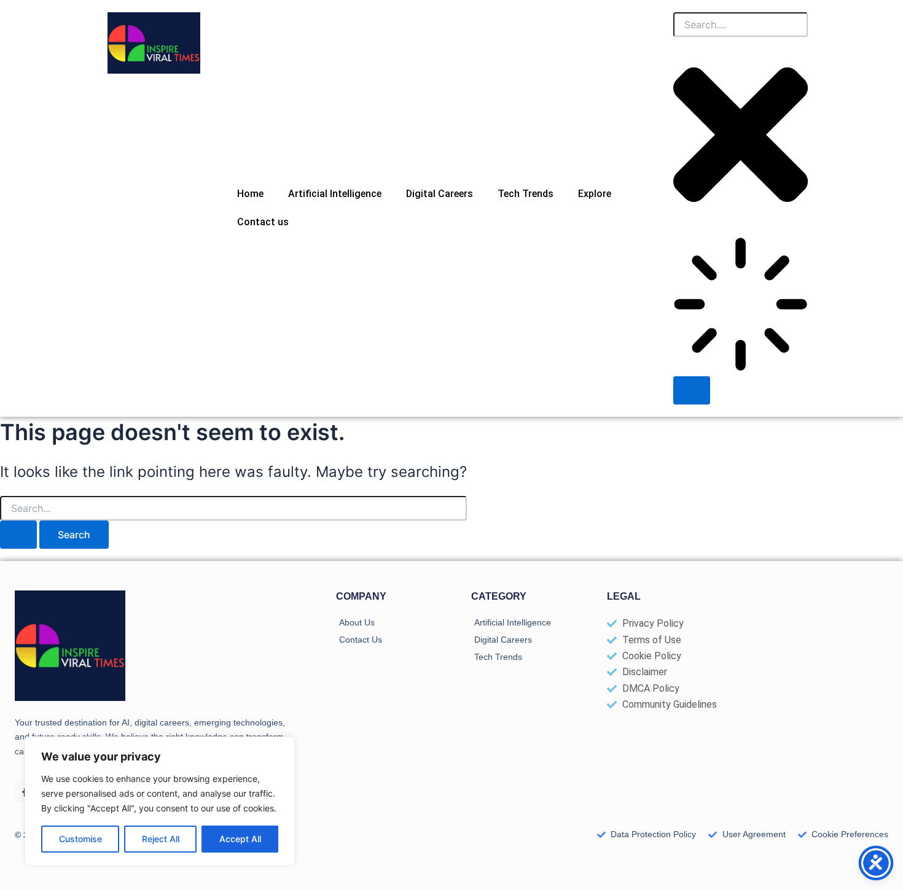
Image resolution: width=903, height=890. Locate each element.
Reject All (160, 839)
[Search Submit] (18, 534)
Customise (80, 839)
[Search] (691, 390)
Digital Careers (439, 193)
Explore (594, 193)
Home (250, 193)
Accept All (240, 839)
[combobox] (740, 24)
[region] (160, 801)
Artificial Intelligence (334, 193)
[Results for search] (740, 306)
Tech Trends (525, 193)
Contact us (263, 222)
